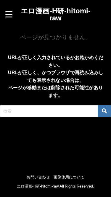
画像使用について (69, 177)
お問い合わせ (38, 177)
